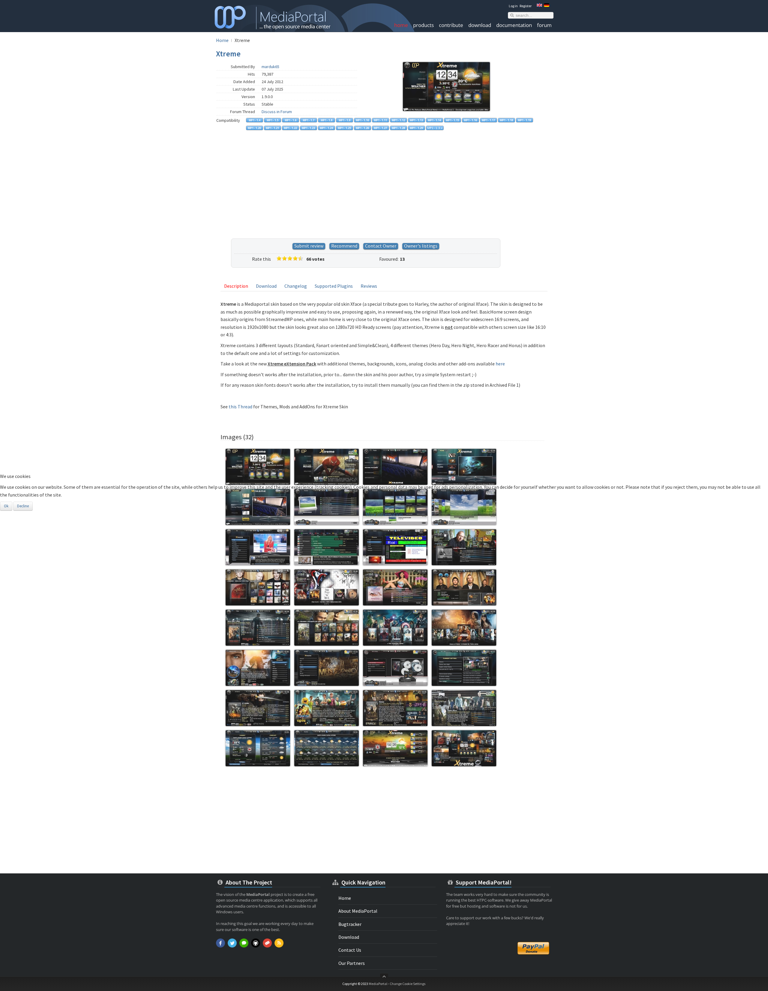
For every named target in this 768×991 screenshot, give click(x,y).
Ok (6, 506)
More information (384, 514)
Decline (23, 506)
